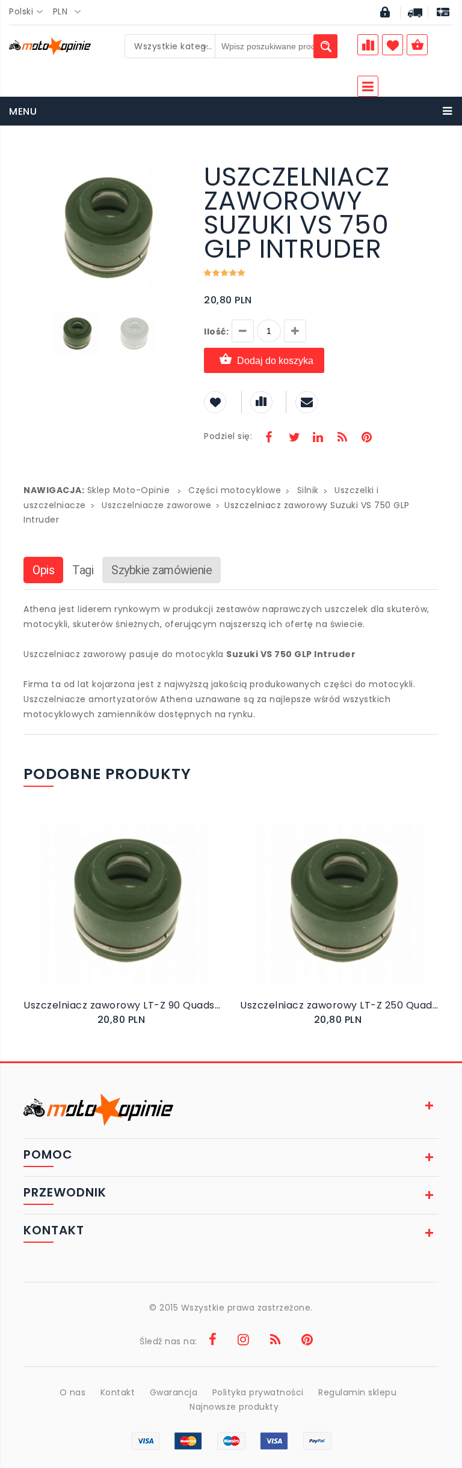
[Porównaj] (147, 912)
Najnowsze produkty (234, 1407)
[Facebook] (269, 438)
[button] (175, 166)
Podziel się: (228, 436)
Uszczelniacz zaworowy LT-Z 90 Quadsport (122, 1005)
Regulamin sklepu (357, 1392)
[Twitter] (293, 438)
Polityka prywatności (258, 1392)
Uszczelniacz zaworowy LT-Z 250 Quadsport (339, 1005)
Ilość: (216, 332)
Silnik (308, 490)
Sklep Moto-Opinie (128, 490)
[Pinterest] (366, 438)
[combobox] (29, 12)
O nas (73, 1392)
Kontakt (117, 1392)
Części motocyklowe (234, 490)
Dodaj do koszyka (275, 361)
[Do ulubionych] (135, 912)
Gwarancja (174, 1392)
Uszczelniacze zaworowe (156, 505)
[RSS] (342, 438)
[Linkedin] (317, 438)
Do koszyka (114, 913)
